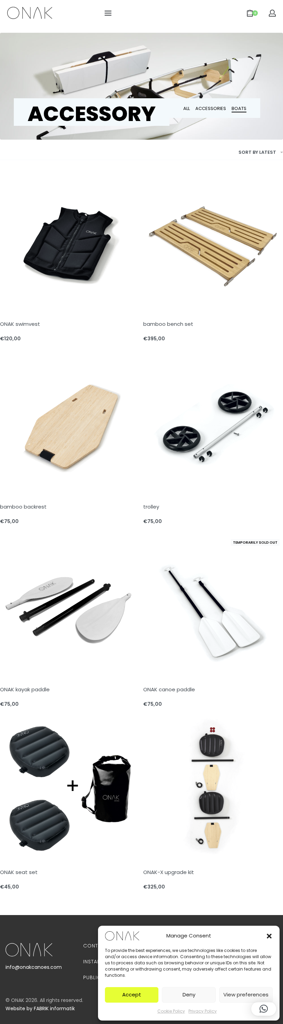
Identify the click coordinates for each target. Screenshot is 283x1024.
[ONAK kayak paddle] (70, 605)
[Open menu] (108, 13)
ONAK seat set (19, 872)
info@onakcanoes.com (34, 967)
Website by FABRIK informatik (40, 1008)
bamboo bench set (168, 324)
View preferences (246, 994)
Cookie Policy (171, 1011)
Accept (131, 994)
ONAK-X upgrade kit (168, 872)
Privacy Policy (202, 1011)
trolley (151, 506)
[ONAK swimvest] (70, 240)
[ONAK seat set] (70, 788)
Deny (189, 994)
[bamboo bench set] (213, 240)
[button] (269, 935)
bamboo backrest (23, 506)
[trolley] (213, 423)
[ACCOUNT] (272, 13)
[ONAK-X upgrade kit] (213, 788)
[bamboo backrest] (70, 423)
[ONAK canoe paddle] (213, 605)
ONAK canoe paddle (169, 689)
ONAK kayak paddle (25, 689)
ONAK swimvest (20, 324)
